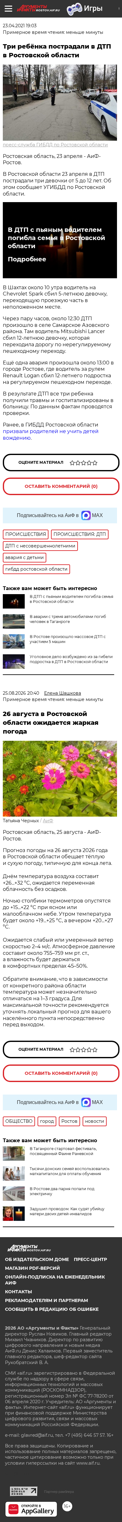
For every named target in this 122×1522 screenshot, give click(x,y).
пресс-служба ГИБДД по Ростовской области (55, 145)
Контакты (18, 1291)
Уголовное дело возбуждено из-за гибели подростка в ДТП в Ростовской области (71, 659)
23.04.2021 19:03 (20, 26)
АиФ (48, 821)
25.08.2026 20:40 (21, 693)
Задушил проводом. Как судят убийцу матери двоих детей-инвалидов (67, 1211)
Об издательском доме (37, 1259)
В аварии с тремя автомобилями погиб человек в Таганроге (68, 619)
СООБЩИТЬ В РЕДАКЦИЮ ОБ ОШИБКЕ (52, 1309)
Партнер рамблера (59, 1491)
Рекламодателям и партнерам (46, 1300)
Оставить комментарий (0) (61, 486)
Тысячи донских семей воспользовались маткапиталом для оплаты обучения (69, 1171)
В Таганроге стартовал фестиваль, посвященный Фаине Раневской (63, 1151)
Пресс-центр (90, 1259)
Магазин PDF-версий (32, 1268)
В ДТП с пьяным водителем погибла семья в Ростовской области (56, 238)
